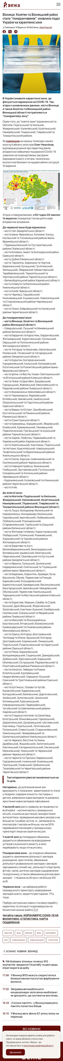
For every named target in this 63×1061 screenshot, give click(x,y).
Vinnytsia (8, 933)
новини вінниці (18, 940)
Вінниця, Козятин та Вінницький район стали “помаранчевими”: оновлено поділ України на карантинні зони (31, 18)
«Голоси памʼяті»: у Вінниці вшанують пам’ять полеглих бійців (34, 1004)
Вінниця (28, 933)
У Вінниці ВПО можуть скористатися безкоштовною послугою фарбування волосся (35, 978)
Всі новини (31, 1029)
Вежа (39, 933)
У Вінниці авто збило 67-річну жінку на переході (35, 1015)
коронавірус (51, 933)
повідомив (13, 141)
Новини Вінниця (36, 940)
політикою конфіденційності (38, 1045)
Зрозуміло (15, 1052)
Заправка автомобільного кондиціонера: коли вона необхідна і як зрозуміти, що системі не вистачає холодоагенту (34, 993)
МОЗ (6, 940)
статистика (53, 940)
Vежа (18, 933)
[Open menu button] (58, 4)
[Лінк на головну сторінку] (12, 4)
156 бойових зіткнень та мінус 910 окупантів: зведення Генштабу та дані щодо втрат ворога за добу (30, 964)
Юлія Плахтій (46, 27)
